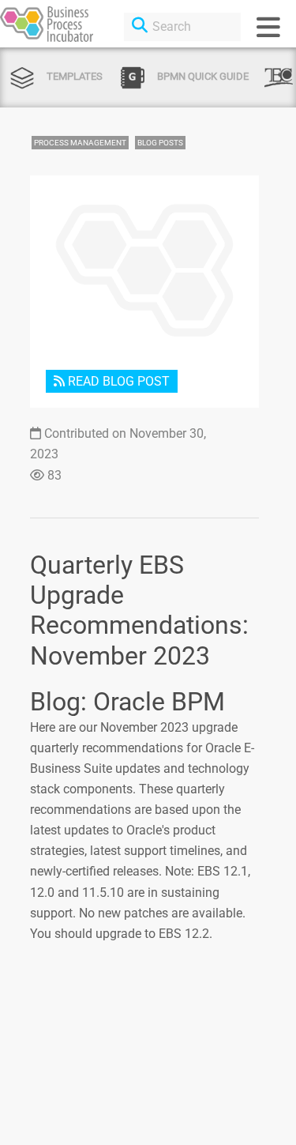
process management (80, 142)
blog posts (160, 142)
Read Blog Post (117, 381)
